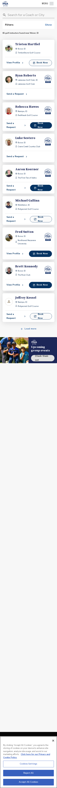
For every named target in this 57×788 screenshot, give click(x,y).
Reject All (28, 773)
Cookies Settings (28, 763)
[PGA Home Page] (5, 3)
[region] (28, 762)
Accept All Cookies (28, 782)
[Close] (53, 740)
